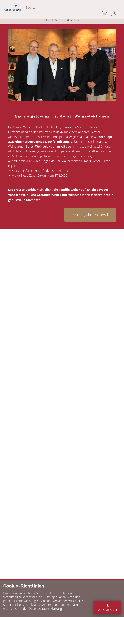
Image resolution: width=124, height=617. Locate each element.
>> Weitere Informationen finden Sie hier (35, 171)
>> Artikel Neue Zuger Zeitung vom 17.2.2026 (37, 175)
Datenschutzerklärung (45, 608)
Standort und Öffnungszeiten (62, 20)
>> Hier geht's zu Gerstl (90, 214)
